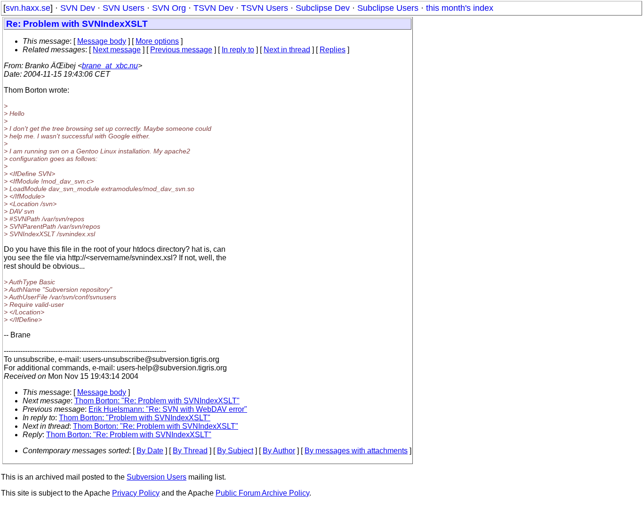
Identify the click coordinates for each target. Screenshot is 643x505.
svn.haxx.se (28, 8)
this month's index (459, 8)
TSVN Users (264, 8)
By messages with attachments (356, 451)
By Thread (190, 451)
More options (157, 41)
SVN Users (124, 8)
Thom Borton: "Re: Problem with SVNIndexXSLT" (157, 401)
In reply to (238, 50)
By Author (279, 451)
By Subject (235, 451)
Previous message (181, 50)
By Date (150, 451)
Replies (333, 50)
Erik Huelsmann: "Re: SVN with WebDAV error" (167, 409)
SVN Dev (77, 8)
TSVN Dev (213, 8)
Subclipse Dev (323, 8)
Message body (101, 41)
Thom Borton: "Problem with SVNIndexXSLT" (134, 418)
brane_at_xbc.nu (110, 66)
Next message (117, 50)
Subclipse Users (387, 8)
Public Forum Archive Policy (262, 493)
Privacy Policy (136, 493)
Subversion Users (156, 477)
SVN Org (169, 8)
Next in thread (287, 50)
